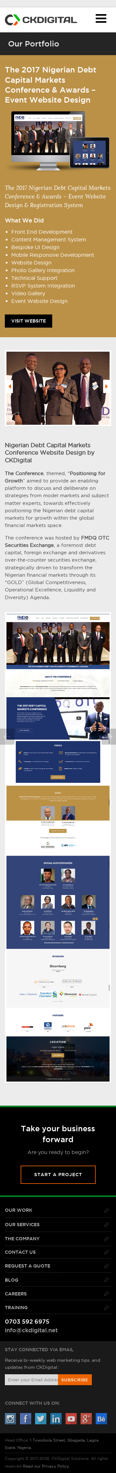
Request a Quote (27, 1265)
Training (16, 1307)
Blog (11, 1280)
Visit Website (28, 318)
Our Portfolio (33, 43)
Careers (16, 1293)
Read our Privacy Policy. (46, 1466)
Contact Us (20, 1252)
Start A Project (58, 1174)
